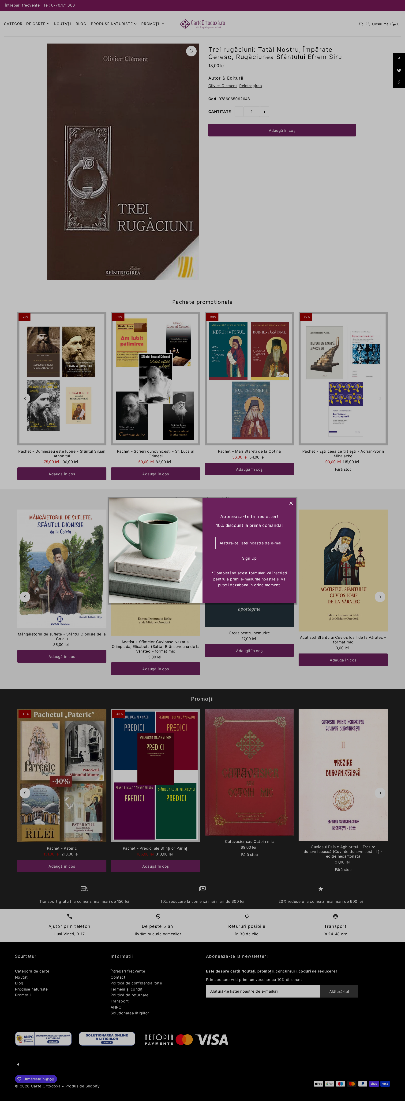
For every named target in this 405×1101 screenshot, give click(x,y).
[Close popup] (291, 503)
